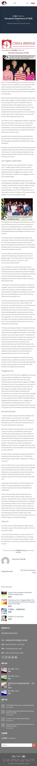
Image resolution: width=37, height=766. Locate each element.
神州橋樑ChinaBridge (18, 16)
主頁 (3, 759)
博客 (4, 760)
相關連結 (22, 760)
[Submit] (34, 745)
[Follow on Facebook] (3, 657)
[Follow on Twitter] (9, 657)
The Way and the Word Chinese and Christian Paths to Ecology (20, 712)
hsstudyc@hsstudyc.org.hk (14, 648)
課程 (12, 760)
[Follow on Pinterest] (15, 657)
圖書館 (8, 760)
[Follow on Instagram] (6, 657)
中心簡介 (8, 759)
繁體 (32, 3)
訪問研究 (16, 760)
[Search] (27, 3)
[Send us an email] (12, 657)
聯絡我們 (28, 760)
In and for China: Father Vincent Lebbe (18, 718)
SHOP (32, 760)
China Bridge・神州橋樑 (27, 759)
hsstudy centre (25, 23)
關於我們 (13, 759)
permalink (18, 552)
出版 (18, 759)
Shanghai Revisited (7, 571)
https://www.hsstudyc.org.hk (14, 653)
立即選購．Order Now (8, 738)
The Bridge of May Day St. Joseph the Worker (20, 705)
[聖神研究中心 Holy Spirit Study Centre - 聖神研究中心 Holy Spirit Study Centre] (6, 3)
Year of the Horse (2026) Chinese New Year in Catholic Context (20, 725)
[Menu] (15, 3)
